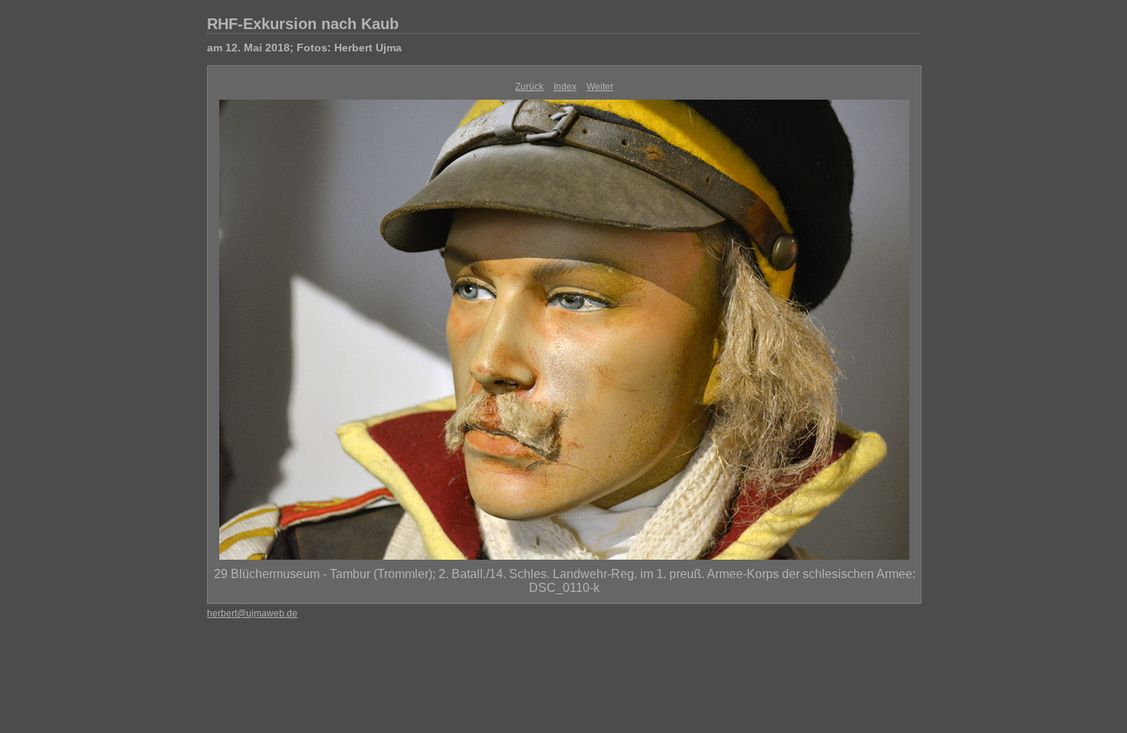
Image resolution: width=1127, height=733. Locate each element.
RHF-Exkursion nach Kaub (303, 23)
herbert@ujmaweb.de (252, 613)
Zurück (529, 86)
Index (565, 86)
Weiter (599, 86)
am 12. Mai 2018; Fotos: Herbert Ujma (304, 47)
